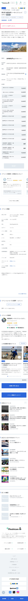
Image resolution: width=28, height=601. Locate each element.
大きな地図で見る (22, 293)
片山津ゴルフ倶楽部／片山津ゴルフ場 (18, 514)
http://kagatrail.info (14, 224)
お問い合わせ (14, 559)
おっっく (9, 178)
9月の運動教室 (13, 469)
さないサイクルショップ (15, 496)
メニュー (24, 3)
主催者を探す (20, 542)
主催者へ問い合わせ (14, 385)
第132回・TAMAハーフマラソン (17, 460)
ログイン (20, 3)
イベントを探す (7, 542)
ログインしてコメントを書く (14, 304)
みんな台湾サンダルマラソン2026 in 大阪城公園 (18, 426)
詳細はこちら (12, 261)
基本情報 (4, 598)
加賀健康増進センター (15, 504)
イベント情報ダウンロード (14, 395)
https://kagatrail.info (12, 320)
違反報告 (24, 380)
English (13, 2)
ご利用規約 (14, 564)
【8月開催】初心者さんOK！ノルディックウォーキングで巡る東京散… (18, 478)
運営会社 (14, 570)
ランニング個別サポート (15, 442)
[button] (7, 376)
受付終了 (22, 598)
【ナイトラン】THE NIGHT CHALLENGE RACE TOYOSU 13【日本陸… (18, 417)
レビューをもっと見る (14, 200)
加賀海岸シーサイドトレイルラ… (16, 318)
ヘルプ (14, 556)
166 (13, 325)
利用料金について (14, 561)
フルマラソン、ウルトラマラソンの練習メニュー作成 (18, 452)
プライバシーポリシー (14, 567)
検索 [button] (16, 3)
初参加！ (5, 182)
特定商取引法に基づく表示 (14, 573)
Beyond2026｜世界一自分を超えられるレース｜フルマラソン (18, 408)
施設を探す (7, 548)
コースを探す (20, 548)
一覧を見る (22, 343)
